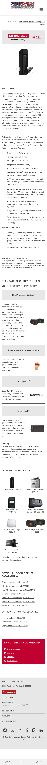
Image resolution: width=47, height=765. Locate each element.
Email (24, 762)
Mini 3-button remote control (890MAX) (18, 590)
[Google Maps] (27, 731)
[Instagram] (19, 731)
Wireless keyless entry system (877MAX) (19, 601)
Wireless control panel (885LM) (15, 605)
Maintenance (12, 660)
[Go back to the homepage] (23, 6)
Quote (40, 762)
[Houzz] (41, 731)
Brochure (10, 657)
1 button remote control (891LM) (15, 586)
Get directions (9, 692)
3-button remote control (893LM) (16, 594)
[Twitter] (12, 731)
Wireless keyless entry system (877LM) (18, 598)
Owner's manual (13, 649)
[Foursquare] (34, 731)
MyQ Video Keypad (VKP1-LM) (15, 622)
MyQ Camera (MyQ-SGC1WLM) (15, 626)
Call (8, 762)
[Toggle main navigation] (41, 9)
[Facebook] (5, 731)
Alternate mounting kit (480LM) (15, 582)
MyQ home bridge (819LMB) (14, 618)
